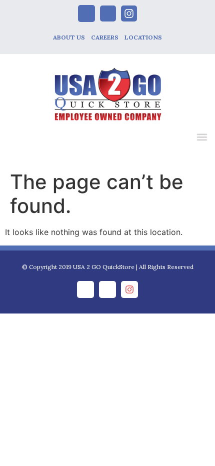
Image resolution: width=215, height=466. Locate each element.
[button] (202, 136)
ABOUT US (69, 37)
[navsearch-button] (181, 138)
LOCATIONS (143, 37)
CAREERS (104, 37)
